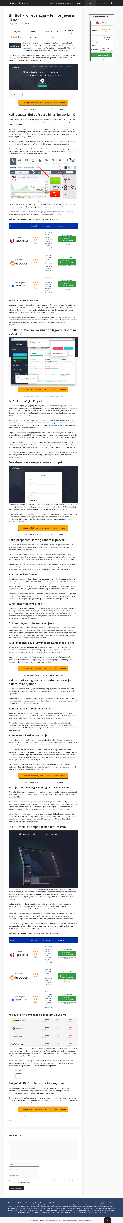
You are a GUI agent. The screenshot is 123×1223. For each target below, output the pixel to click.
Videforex (17, 1078)
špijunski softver (28, 554)
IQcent (16, 1075)
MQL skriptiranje (49, 802)
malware (40, 554)
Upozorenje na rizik (85, 1220)
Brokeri (89, 3)
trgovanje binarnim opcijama (34, 48)
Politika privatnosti (55, 1220)
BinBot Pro (15, 129)
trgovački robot (67, 317)
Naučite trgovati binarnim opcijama (61, 3)
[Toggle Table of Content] (20, 94)
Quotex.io (52, 647)
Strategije (101, 3)
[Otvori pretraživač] (111, 3)
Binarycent (18, 1070)
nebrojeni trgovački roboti (29, 564)
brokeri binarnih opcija (55, 425)
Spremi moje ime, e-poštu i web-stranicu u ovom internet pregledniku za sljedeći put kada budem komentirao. (43, 1181)
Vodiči (79, 3)
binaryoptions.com (41, 1220)
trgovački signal (27, 809)
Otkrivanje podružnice (70, 1220)
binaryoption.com (19, 3)
